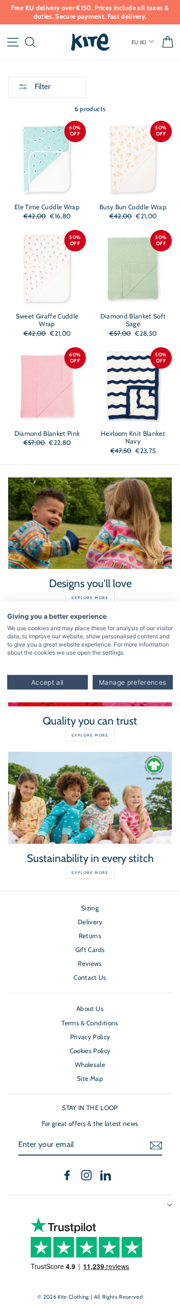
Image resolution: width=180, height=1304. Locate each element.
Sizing (90, 908)
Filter (41, 86)
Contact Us (89, 977)
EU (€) (139, 42)
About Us (90, 1008)
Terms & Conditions (89, 1023)
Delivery (90, 922)
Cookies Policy (90, 1051)
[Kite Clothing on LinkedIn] (105, 1175)
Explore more (90, 597)
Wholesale (90, 1064)
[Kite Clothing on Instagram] (86, 1175)
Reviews (90, 963)
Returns (90, 936)
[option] (90, 12)
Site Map (90, 1078)
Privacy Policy (90, 1037)
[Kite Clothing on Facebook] (67, 1175)
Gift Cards (90, 949)
